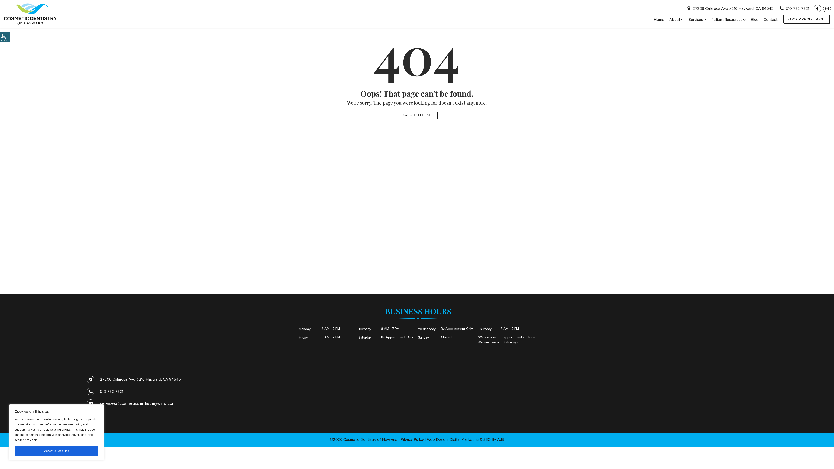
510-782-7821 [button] (797, 8)
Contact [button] (771, 19)
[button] (5, 37)
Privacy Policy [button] (412, 439)
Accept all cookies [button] (56, 451)
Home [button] (659, 19)
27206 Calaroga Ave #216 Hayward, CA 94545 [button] (733, 8)
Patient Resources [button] (726, 19)
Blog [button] (754, 19)
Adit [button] (500, 439)
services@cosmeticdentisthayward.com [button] (138, 403)
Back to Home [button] (417, 115)
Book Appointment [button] (807, 19)
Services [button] (696, 19)
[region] (56, 432)
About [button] (674, 19)
